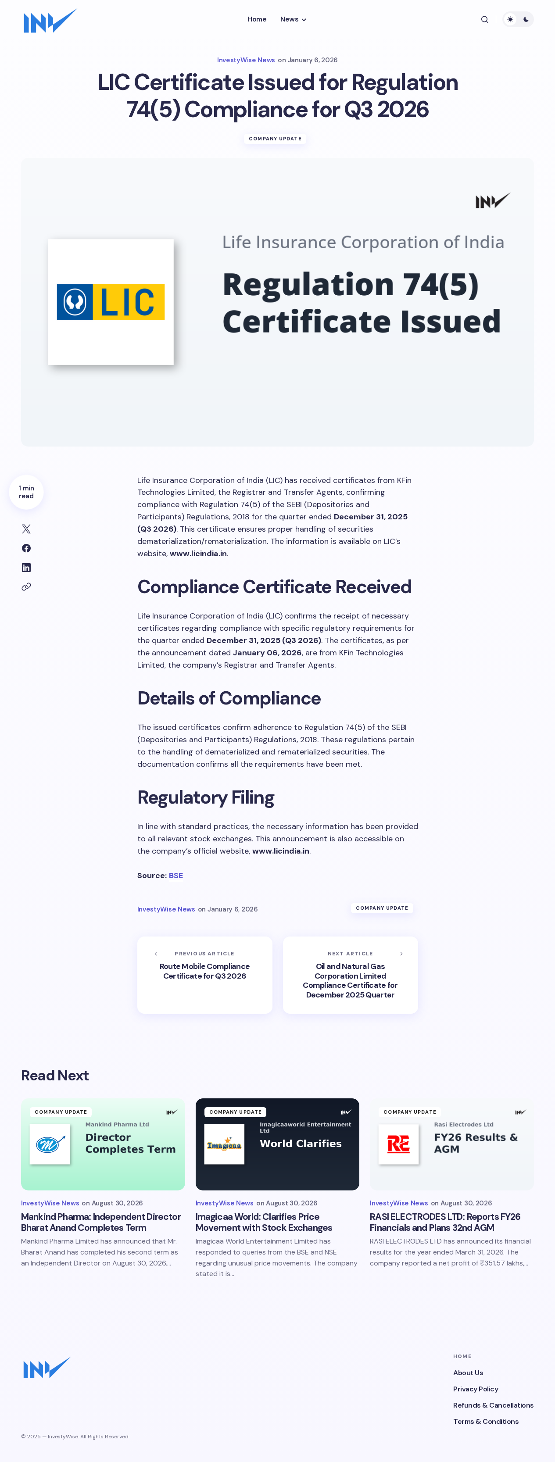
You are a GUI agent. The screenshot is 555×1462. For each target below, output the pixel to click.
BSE (176, 875)
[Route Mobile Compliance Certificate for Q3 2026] (204, 975)
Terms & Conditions (486, 1421)
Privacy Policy (475, 1389)
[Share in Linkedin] (26, 567)
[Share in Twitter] (26, 529)
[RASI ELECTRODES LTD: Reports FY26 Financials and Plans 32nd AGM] (452, 1144)
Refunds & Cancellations (493, 1405)
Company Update (275, 139)
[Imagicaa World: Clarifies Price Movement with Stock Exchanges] (278, 1144)
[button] (484, 19)
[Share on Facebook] (26, 548)
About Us (468, 1372)
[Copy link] (26, 587)
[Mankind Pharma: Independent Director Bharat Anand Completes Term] (103, 1144)
